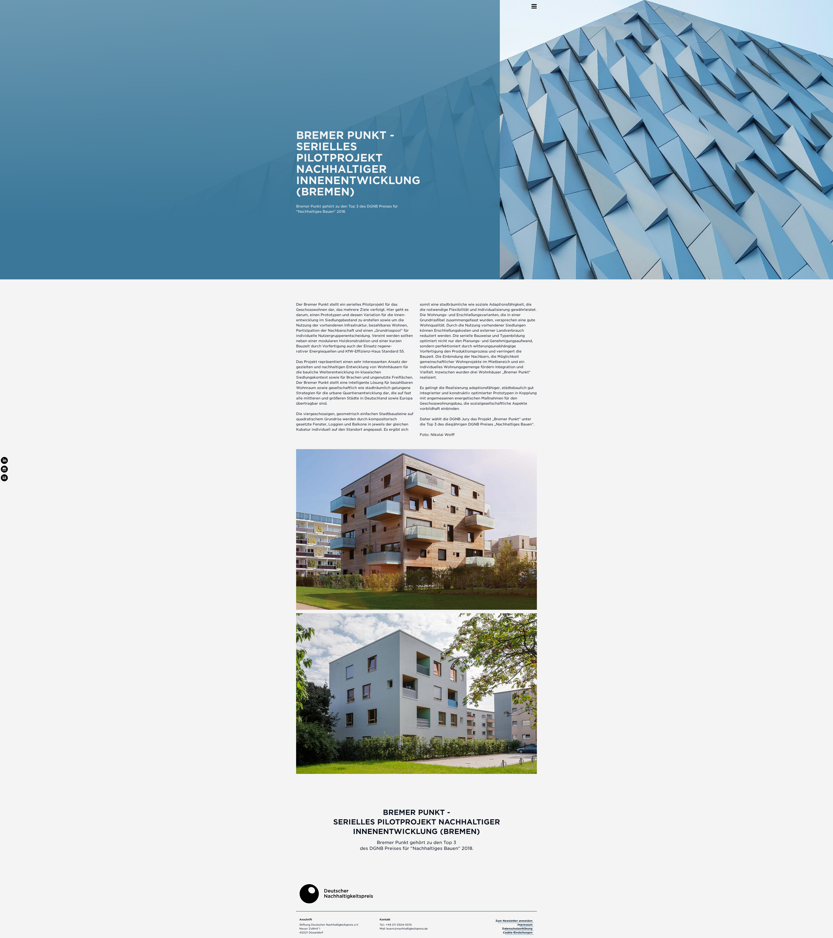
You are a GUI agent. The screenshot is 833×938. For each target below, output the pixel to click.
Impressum (525, 924)
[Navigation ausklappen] (534, 5)
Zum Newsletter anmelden (514, 920)
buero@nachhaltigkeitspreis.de (407, 928)
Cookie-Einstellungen (518, 932)
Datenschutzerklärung (517, 928)
